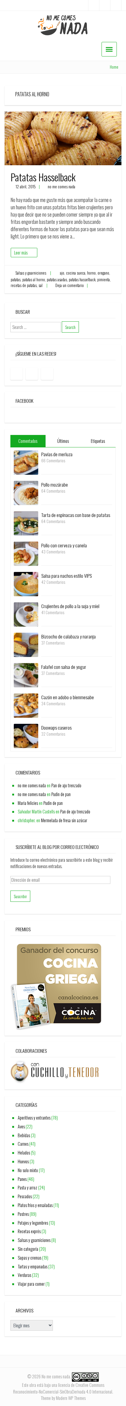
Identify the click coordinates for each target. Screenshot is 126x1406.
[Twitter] (115, 5)
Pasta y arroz (27, 1187)
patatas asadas (57, 279)
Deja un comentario (69, 285)
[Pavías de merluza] (26, 462)
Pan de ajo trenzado (66, 785)
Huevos (23, 1161)
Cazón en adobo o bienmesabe (67, 697)
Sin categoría (28, 1249)
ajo (62, 273)
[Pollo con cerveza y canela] (26, 553)
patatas (15, 279)
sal (41, 285)
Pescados (25, 1196)
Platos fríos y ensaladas (35, 1205)
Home (114, 67)
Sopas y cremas (29, 1257)
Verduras (24, 1275)
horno (91, 273)
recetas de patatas (24, 285)
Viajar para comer (31, 1284)
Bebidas (24, 1135)
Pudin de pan (61, 794)
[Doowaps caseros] (26, 735)
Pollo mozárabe (54, 484)
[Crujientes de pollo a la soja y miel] (26, 614)
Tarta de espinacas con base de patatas (75, 514)
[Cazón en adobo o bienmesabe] (26, 705)
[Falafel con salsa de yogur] (26, 675)
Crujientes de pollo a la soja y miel (70, 606)
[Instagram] (104, 5)
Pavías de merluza (56, 454)
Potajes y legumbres (33, 1223)
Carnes (23, 1144)
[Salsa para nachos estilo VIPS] (26, 583)
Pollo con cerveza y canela (64, 545)
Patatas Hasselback (43, 177)
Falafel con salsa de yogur (63, 666)
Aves (21, 1126)
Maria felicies (28, 803)
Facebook (24, 400)
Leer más (21, 252)
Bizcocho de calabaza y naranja (68, 636)
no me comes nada (61, 187)
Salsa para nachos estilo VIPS (66, 575)
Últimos (63, 441)
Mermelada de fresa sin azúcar (64, 820)
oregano (103, 273)
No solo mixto (28, 1170)
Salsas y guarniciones (31, 273)
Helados (24, 1152)
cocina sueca (75, 273)
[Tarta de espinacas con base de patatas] (26, 523)
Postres (23, 1214)
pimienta (103, 279)
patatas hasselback (82, 279)
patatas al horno (33, 279)
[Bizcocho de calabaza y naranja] (26, 644)
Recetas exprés (29, 1231)
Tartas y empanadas (32, 1266)
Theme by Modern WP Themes (63, 1398)
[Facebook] (93, 5)
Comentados (27, 441)
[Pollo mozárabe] (26, 492)
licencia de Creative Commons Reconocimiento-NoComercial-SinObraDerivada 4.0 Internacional (62, 1388)
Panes (22, 1179)
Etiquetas (98, 441)
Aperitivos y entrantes (34, 1117)
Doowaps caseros (56, 727)
